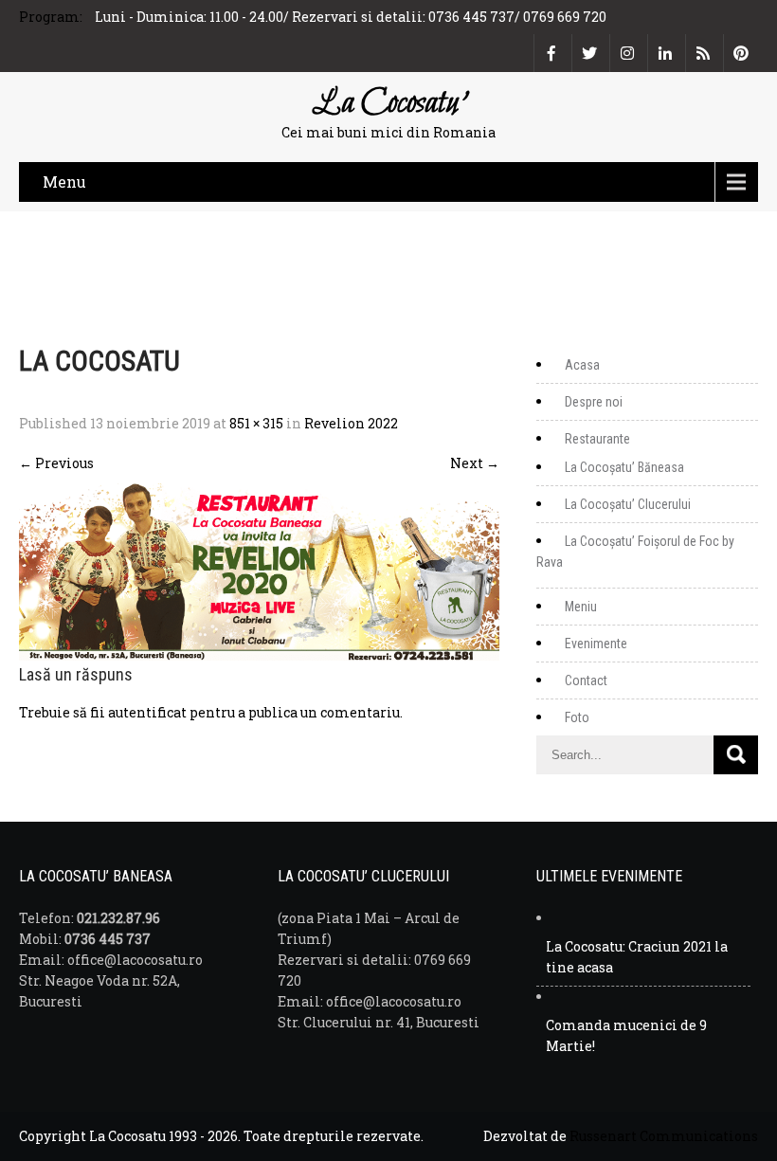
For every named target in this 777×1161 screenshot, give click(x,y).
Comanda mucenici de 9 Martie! (626, 1035)
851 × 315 (256, 423)
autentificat (147, 712)
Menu (64, 181)
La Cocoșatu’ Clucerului (628, 504)
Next (474, 463)
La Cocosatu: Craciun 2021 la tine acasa (637, 956)
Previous (56, 463)
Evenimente (596, 643)
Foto (577, 717)
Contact (586, 680)
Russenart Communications (663, 1136)
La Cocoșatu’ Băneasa (624, 467)
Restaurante (597, 438)
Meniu (581, 606)
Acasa (582, 364)
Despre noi (594, 401)
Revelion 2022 (351, 423)
